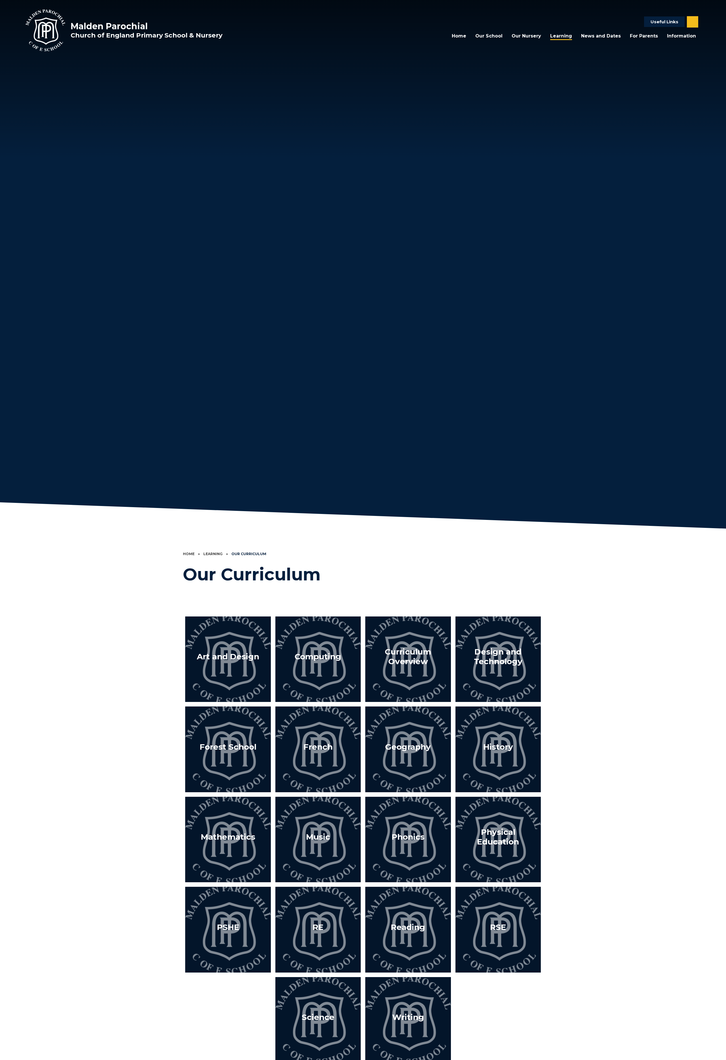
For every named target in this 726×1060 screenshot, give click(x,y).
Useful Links (664, 21)
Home (189, 554)
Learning (213, 554)
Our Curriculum (248, 554)
